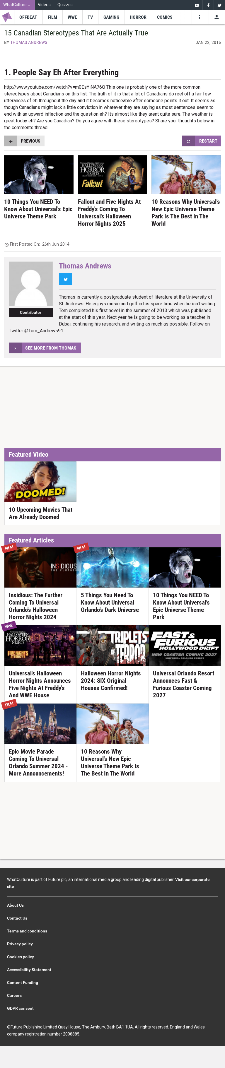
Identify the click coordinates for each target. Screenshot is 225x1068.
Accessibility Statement (29, 969)
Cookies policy (20, 956)
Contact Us (17, 918)
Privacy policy (20, 944)
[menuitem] (17, 5)
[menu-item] (28, 17)
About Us (15, 905)
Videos (44, 4)
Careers (14, 995)
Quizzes (65, 4)
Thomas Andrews (28, 42)
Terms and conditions (27, 931)
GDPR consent (20, 1008)
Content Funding (22, 982)
